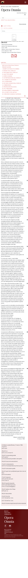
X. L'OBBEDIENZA (6, 85)
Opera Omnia (11, 10)
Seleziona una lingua (21, 13)
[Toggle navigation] (25, 2)
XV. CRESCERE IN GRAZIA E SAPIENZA (11, 94)
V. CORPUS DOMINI (7, 76)
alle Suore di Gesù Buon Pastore (10, 65)
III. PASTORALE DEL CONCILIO (10, 72)
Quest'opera (7, 26)
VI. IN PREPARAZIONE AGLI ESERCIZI (11, 78)
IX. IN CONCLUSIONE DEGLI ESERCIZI (11, 83)
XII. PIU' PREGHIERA (7, 88)
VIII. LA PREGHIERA (7, 81)
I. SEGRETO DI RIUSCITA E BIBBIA (10, 69)
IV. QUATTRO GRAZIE (7, 74)
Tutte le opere (7, 28)
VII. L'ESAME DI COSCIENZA (9, 79)
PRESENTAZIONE (6, 67)
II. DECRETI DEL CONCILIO (9, 70)
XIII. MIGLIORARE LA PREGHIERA (10, 90)
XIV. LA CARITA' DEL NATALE (9, 92)
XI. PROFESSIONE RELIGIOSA (9, 87)
